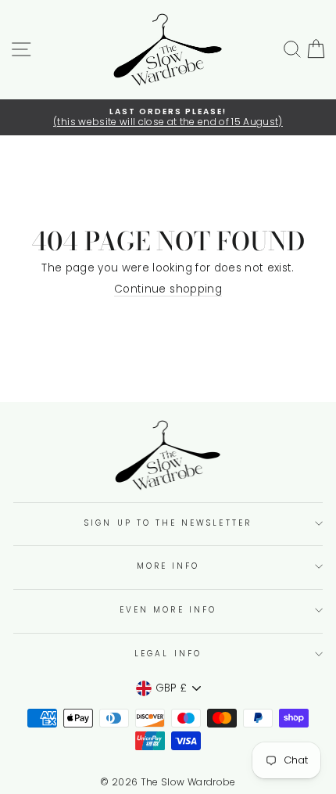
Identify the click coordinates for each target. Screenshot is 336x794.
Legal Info (168, 653)
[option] (168, 117)
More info (168, 566)
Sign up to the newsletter (168, 523)
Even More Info (168, 610)
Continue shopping (168, 289)
